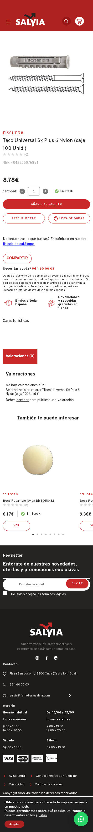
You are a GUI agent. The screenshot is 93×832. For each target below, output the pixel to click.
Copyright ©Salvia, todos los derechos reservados (40, 793)
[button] (81, 819)
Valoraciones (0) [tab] (20, 356)
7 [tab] (58, 534)
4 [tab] (45, 534)
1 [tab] (33, 534)
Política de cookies (49, 785)
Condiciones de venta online (56, 776)
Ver (17, 525)
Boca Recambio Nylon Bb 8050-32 (28, 501)
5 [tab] (50, 534)
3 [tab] (41, 534)
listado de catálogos (19, 244)
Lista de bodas (71, 218)
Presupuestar (24, 218)
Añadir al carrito (46, 204)
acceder (22, 400)
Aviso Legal (17, 776)
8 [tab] (63, 534)
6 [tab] (54, 534)
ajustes (41, 815)
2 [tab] (37, 534)
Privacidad (17, 785)
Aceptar (14, 824)
